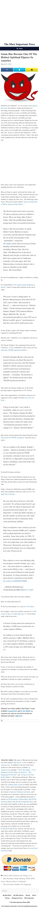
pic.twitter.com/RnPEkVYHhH (15, 581)
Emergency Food (17, 898)
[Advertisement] (19, 21)
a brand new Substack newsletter (19, 792)
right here (18, 716)
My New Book (7, 895)
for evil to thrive (28, 606)
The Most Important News (19, 44)
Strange (25, 875)
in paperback (12, 711)
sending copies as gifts (15, 784)
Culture (5, 875)
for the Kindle (25, 711)
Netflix (8, 243)
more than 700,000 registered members (14, 350)
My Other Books (18, 895)
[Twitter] (19, 70)
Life (21, 875)
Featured (16, 875)
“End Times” (17, 762)
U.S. (30, 875)
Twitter (15, 828)
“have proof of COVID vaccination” (13, 437)
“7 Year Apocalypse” (24, 770)
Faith (10, 875)
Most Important (29, 898)
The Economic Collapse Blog (18, 799)
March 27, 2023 (27, 589)
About (34, 895)
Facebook (6, 828)
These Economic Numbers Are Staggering (17, 884)
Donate (28, 895)
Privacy (7, 898)
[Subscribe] (32, 70)
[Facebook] (7, 70)
